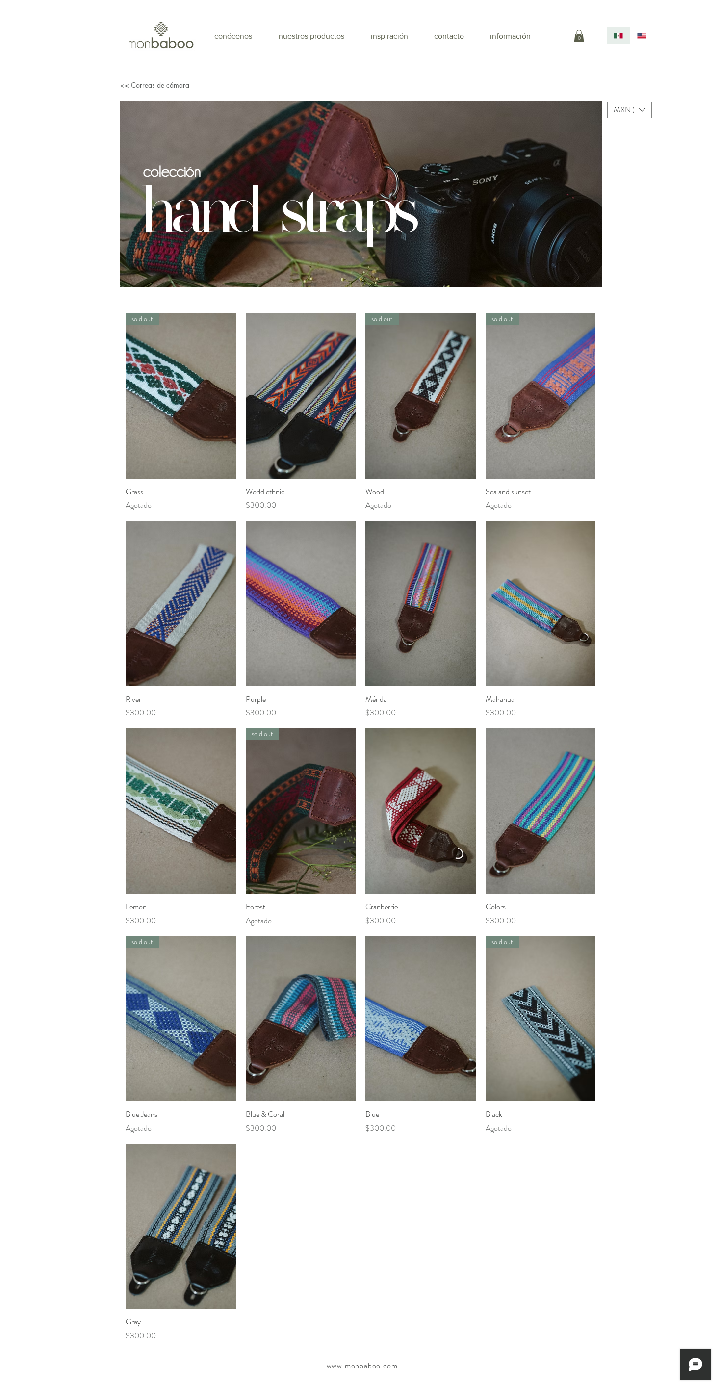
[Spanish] (618, 35)
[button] (579, 36)
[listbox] (629, 110)
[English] (641, 35)
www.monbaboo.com (362, 1365)
